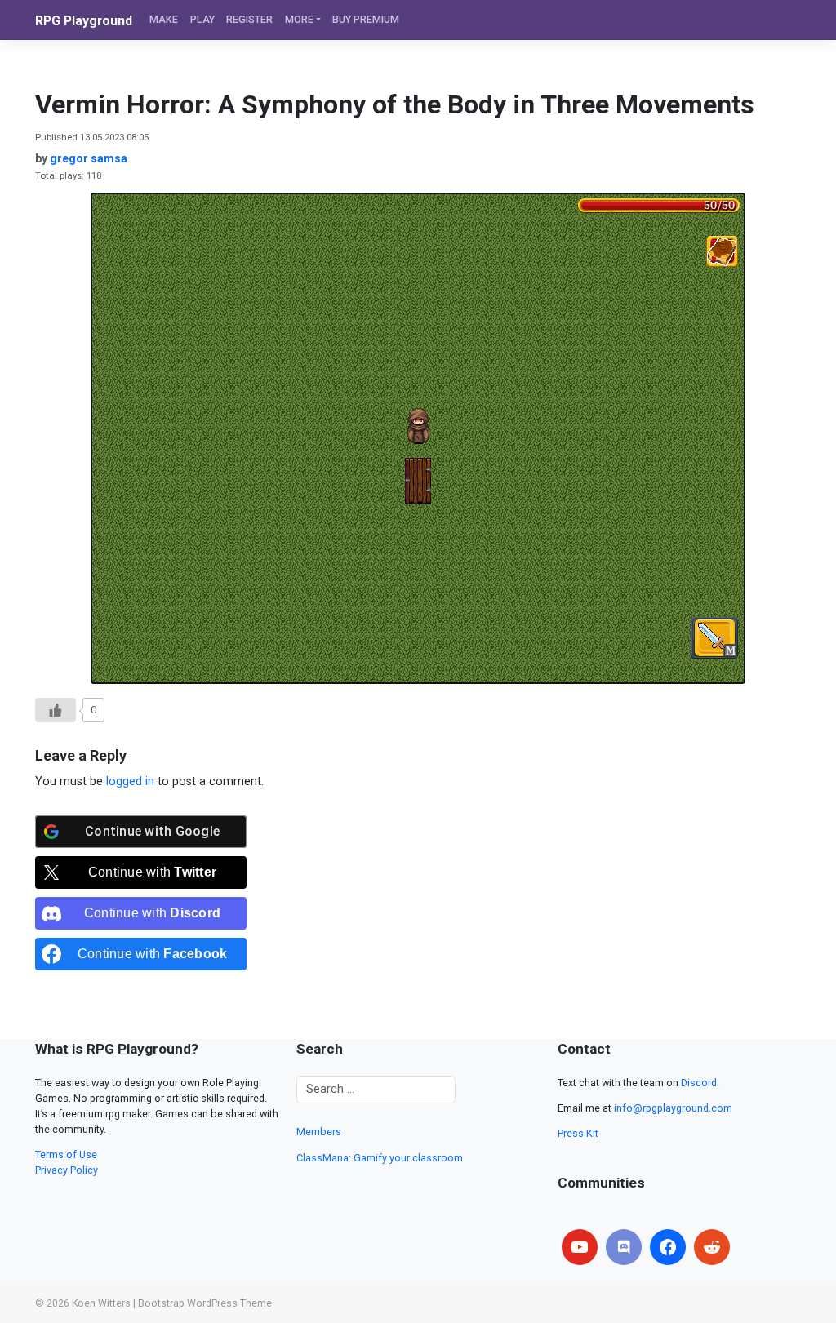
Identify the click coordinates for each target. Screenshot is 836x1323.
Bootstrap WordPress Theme (205, 1303)
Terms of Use (66, 1154)
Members (318, 1131)
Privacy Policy (66, 1170)
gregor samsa (88, 158)
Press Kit (578, 1133)
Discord (699, 1083)
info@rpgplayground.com (673, 1108)
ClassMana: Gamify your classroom (379, 1158)
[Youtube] (580, 1247)
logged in (130, 781)
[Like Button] (55, 710)
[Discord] (624, 1247)
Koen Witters (101, 1303)
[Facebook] (668, 1247)
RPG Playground (83, 21)
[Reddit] (712, 1247)
